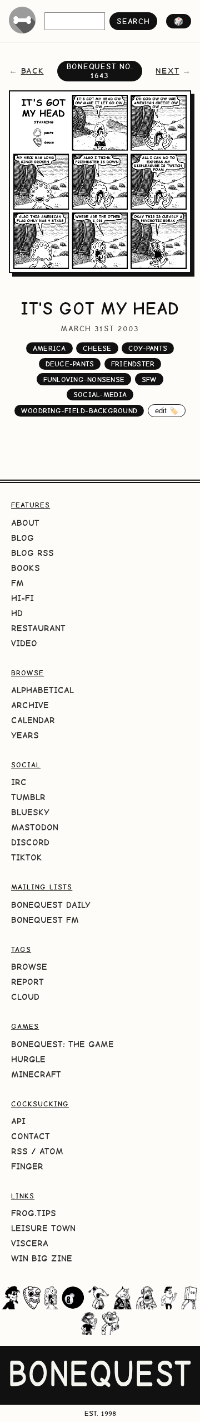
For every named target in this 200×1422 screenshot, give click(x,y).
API (18, 1121)
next (167, 71)
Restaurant (38, 628)
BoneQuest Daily (51, 904)
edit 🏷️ (167, 411)
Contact (30, 1136)
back (32, 71)
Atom (51, 1151)
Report (27, 981)
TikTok (26, 857)
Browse (29, 966)
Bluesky (30, 812)
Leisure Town (43, 1228)
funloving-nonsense (84, 379)
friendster (133, 364)
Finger (27, 1166)
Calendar (33, 720)
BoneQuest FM (45, 920)
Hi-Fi (22, 598)
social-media (100, 394)
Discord (30, 842)
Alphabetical (42, 690)
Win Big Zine (41, 1258)
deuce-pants (70, 364)
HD (17, 613)
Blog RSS (32, 553)
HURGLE (28, 1059)
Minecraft (36, 1074)
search (133, 21)
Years (25, 735)
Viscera (29, 1243)
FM (17, 583)
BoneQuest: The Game (62, 1044)
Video (24, 643)
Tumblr (28, 797)
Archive (30, 705)
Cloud (25, 996)
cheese (97, 348)
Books (25, 568)
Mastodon (34, 827)
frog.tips (33, 1213)
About (25, 522)
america (49, 348)
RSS (19, 1151)
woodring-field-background (79, 411)
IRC (19, 782)
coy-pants (147, 348)
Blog (22, 538)
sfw (149, 379)
